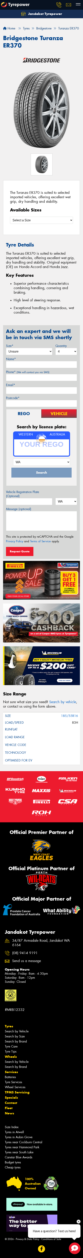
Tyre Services (13, 1082)
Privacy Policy (14, 541)
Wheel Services (15, 1087)
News (9, 1113)
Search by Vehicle (17, 1031)
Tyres (9, 1026)
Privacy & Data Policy (27, 1239)
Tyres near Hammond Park (22, 1147)
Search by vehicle (62, 702)
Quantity (61, 346)
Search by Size (15, 1036)
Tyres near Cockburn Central (23, 1142)
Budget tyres (13, 1162)
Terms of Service (40, 541)
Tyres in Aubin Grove (18, 1137)
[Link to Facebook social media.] (41, 1249)
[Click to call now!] (59, 5)
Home (11, 28)
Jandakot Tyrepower (44, 14)
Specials (11, 1097)
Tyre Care (11, 1046)
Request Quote (20, 551)
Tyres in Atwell (14, 1132)
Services (11, 1072)
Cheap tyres (12, 1167)
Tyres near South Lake (19, 1152)
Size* (9, 346)
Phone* (27, 372)
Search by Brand (16, 1041)
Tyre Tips (10, 1051)
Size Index (12, 1127)
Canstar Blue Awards (18, 1157)
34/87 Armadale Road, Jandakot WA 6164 (41, 942)
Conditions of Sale (51, 1239)
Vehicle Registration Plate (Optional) (22, 494)
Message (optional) (18, 509)
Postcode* (12, 398)
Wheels (11, 1057)
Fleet (9, 1108)
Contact (11, 1103)
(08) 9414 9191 (25, 953)
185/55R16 (69, 716)
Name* (11, 359)
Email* (10, 385)
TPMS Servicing (17, 1092)
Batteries (10, 1077)
